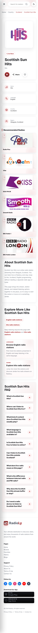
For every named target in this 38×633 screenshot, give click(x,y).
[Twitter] (10, 583)
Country (11, 12)
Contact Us (8, 573)
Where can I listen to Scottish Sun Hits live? (16, 407)
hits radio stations (13, 325)
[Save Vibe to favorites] (4, 156)
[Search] (26, 4)
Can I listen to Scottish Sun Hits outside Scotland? (16, 455)
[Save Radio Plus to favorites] (4, 135)
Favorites (7, 552)
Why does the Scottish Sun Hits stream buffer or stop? (16, 491)
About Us (7, 568)
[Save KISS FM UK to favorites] (4, 177)
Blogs (6, 557)
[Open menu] (4, 4)
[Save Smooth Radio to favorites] (4, 198)
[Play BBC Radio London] (19, 245)
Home (4, 12)
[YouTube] (24, 583)
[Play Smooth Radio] (19, 203)
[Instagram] (14, 583)
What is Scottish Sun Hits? (15, 397)
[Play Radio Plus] (19, 140)
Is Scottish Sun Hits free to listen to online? (16, 443)
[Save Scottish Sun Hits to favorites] (25, 74)
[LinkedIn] (19, 583)
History (6, 555)
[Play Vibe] (19, 161)
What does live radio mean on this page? (15, 467)
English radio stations (14, 320)
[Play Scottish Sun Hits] (7, 74)
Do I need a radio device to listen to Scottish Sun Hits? (14, 503)
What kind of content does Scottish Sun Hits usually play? (16, 419)
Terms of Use (8, 571)
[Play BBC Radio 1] (19, 224)
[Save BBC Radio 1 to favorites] (4, 219)
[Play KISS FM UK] (19, 182)
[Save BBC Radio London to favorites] (4, 240)
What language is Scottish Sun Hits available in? (14, 432)
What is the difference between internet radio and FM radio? (16, 478)
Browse (6, 549)
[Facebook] (5, 583)
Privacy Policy (9, 566)
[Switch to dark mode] (33, 4)
